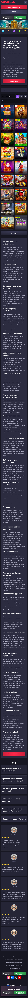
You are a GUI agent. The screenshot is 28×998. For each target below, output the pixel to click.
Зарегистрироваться (14, 7)
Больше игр (14, 233)
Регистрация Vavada (14, 754)
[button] (2, 24)
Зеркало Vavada (14, 81)
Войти (14, 11)
